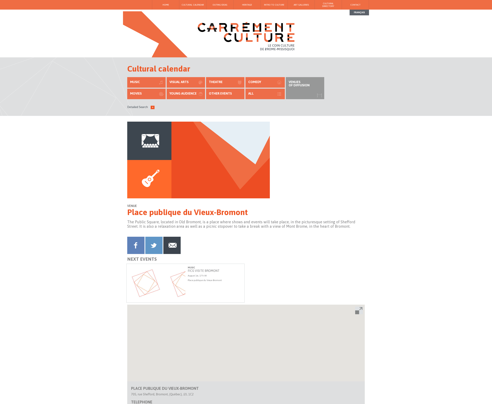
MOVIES (136, 93)
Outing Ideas (220, 4)
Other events (220, 93)
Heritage (247, 4)
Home (166, 4)
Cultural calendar (193, 4)
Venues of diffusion (299, 83)
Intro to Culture (274, 4)
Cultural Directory (328, 4)
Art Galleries (301, 4)
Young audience (183, 93)
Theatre (216, 82)
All (251, 93)
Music (135, 82)
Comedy (254, 82)
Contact (355, 4)
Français (359, 12)
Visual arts (179, 82)
